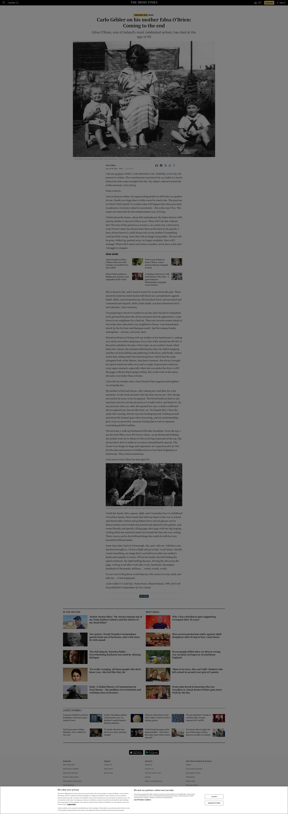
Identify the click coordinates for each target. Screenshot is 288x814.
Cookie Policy (71, 804)
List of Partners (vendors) (142, 800)
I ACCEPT (214, 796)
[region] (144, 800)
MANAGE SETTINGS (214, 803)
